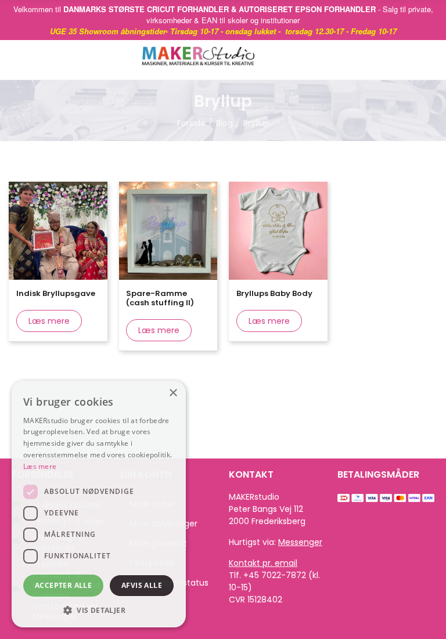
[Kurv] (410, 60)
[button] (98, 610)
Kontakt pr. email (263, 563)
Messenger (300, 542)
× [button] (172, 393)
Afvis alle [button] (141, 585)
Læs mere (49, 321)
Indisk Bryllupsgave (55, 293)
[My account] (428, 59)
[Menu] (22, 60)
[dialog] (99, 504)
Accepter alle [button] (63, 585)
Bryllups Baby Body (274, 293)
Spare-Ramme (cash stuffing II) (160, 298)
